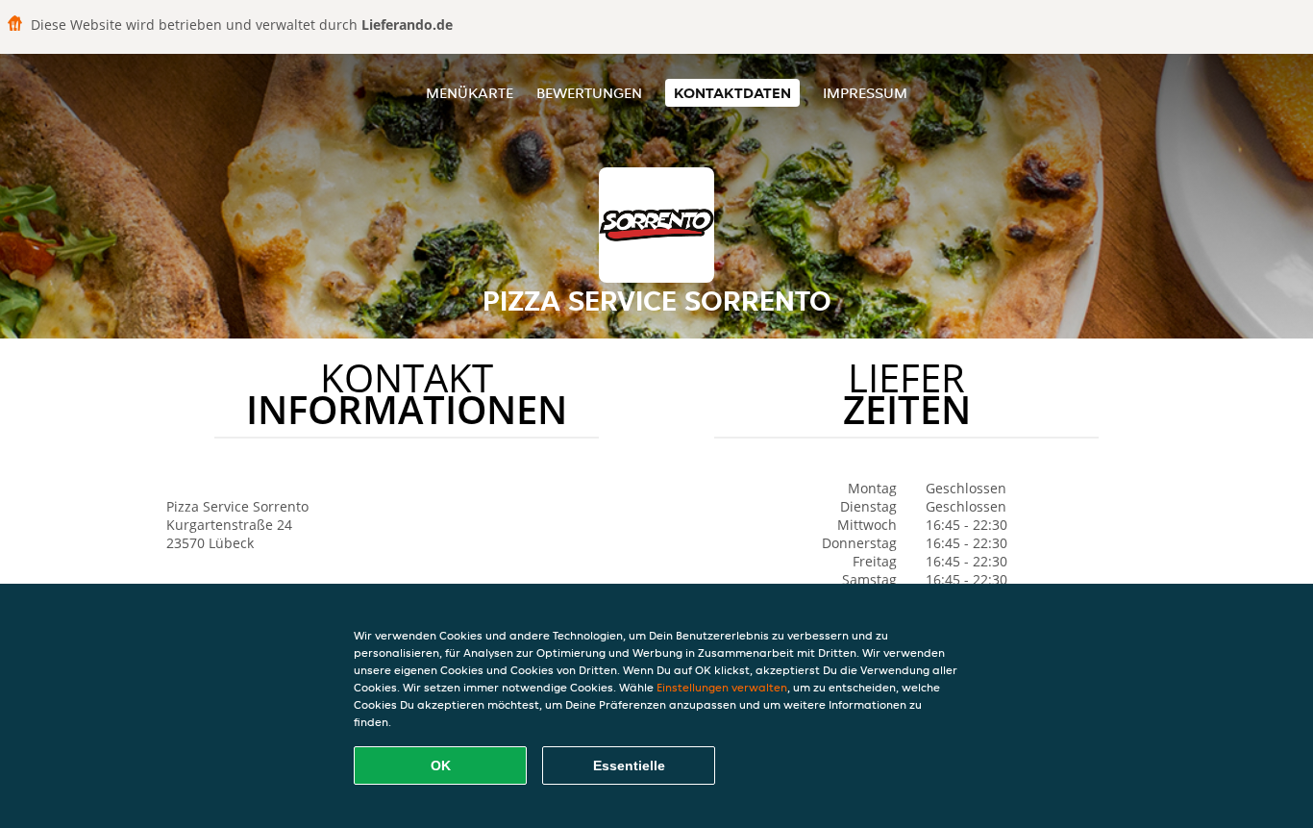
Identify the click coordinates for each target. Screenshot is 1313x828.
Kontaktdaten (732, 93)
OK (441, 765)
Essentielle (629, 765)
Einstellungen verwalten (721, 687)
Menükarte (469, 93)
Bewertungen (589, 93)
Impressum (865, 93)
